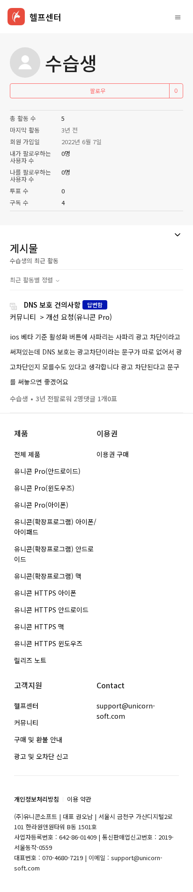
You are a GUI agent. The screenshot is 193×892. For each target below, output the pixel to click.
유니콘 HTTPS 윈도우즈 (48, 643)
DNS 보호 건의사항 (52, 305)
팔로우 (97, 91)
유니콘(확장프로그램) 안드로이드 (54, 554)
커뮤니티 (23, 317)
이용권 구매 (112, 454)
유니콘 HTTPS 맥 (39, 626)
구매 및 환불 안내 (38, 739)
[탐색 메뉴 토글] (178, 17)
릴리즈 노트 (30, 660)
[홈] (16, 16)
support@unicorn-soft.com (125, 711)
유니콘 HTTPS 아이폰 (45, 592)
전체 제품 (27, 454)
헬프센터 (26, 705)
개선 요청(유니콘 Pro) (79, 317)
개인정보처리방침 (36, 799)
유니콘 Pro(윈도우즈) (44, 488)
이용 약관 (79, 799)
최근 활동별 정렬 (32, 279)
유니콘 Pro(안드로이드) (47, 471)
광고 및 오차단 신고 (41, 756)
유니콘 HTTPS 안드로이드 (51, 609)
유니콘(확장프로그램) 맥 (48, 576)
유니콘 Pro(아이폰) (41, 504)
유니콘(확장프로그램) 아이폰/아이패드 (55, 527)
